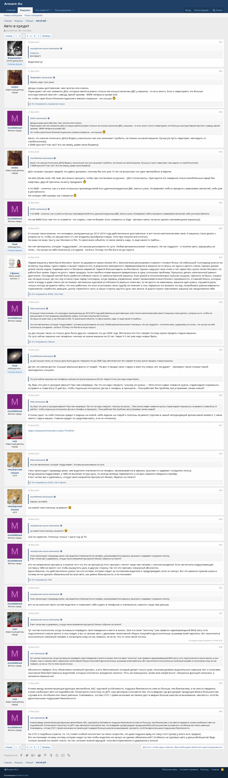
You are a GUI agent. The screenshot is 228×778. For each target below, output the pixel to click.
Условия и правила (189, 769)
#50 (220, 395)
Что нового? (42, 10)
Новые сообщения (13, 15)
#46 (220, 228)
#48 (220, 302)
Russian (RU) (12, 769)
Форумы (25, 10)
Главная (10, 10)
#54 (220, 519)
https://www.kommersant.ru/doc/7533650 (51, 430)
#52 (220, 453)
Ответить (34, 53)
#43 (220, 112)
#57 (220, 613)
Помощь (204, 769)
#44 (220, 152)
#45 (220, 202)
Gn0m (14, 86)
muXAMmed (11, 30)
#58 (220, 647)
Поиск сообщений (33, 15)
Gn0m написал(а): (38, 118)
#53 (220, 490)
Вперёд (45, 35)
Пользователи (63, 10)
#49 (220, 350)
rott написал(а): (37, 653)
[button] (50, 10)
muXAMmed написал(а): (41, 158)
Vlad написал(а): (37, 308)
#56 (220, 588)
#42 (220, 71)
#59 (220, 683)
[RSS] (222, 769)
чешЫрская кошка (15, 471)
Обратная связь (169, 769)
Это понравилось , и (47, 294)
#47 (220, 257)
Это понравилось (48, 104)
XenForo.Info (23, 775)
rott (14, 441)
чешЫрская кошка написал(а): (45, 48)
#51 (220, 425)
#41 (220, 42)
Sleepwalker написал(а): (41, 77)
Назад (9, 35)
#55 (220, 545)
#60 (220, 711)
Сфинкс (14, 273)
